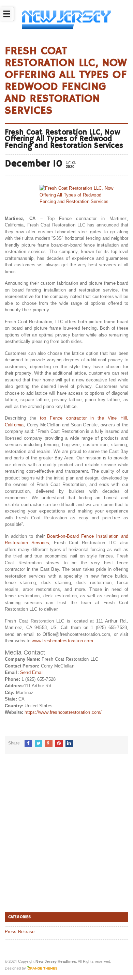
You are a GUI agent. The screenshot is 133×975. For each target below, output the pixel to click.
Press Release (20, 931)
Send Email (32, 672)
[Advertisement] (66, 836)
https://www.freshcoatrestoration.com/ (63, 712)
